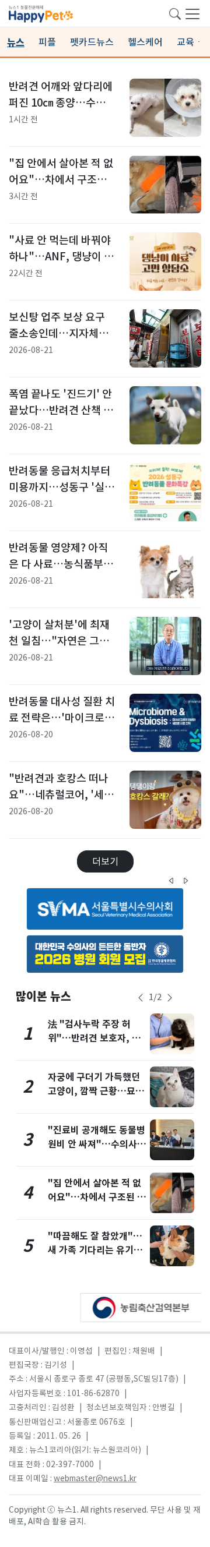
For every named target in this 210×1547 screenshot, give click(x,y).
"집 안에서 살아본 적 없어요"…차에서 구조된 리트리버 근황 (61, 179)
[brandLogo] (41, 12)
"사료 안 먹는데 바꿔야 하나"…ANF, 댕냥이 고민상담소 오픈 (61, 256)
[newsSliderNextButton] (169, 998)
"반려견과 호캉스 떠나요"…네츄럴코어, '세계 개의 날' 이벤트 (61, 794)
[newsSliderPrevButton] (140, 998)
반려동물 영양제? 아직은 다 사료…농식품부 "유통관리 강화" (58, 564)
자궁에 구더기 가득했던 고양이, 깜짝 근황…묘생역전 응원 (96, 1091)
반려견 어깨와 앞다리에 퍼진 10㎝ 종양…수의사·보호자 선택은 (61, 102)
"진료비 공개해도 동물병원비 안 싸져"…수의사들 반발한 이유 (97, 1144)
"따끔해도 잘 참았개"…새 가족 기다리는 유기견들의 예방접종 (95, 1250)
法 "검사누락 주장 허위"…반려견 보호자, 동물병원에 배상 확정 (94, 1038)
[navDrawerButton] (192, 13)
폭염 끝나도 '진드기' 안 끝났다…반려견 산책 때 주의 (61, 410)
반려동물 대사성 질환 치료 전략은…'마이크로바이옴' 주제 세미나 (62, 717)
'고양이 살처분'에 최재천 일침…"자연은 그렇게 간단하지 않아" (59, 640)
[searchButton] (175, 13)
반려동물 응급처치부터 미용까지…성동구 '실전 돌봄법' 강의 (61, 487)
